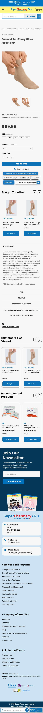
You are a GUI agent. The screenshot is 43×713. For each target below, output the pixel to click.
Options (12, 233)
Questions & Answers (21, 304)
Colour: (9, 144)
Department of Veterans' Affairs (15, 573)
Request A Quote (9, 601)
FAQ (21, 292)
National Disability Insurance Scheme (17, 583)
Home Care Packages (11, 580)
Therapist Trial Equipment (12, 587)
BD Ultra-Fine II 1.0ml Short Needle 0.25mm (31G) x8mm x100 (10, 429)
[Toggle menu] (3, 9)
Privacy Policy (7, 655)
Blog (4, 630)
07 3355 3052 (14, 541)
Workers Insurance (9, 594)
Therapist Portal (8, 590)
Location (5, 623)
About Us (6, 619)
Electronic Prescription (11, 576)
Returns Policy (8, 658)
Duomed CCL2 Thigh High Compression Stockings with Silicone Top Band (32, 226)
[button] (35, 192)
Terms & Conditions (10, 665)
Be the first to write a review (21, 315)
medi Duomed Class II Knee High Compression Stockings (11, 226)
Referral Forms (8, 597)
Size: (7, 134)
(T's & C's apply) (21, 4)
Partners (5, 637)
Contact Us (7, 640)
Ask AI (32, 16)
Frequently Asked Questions (13, 626)
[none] (21, 71)
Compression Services (11, 569)
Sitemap (28, 706)
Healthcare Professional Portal (14, 633)
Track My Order (8, 604)
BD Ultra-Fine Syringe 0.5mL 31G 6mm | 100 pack (31, 428)
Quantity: (6, 153)
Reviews (21, 298)
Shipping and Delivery (11, 662)
